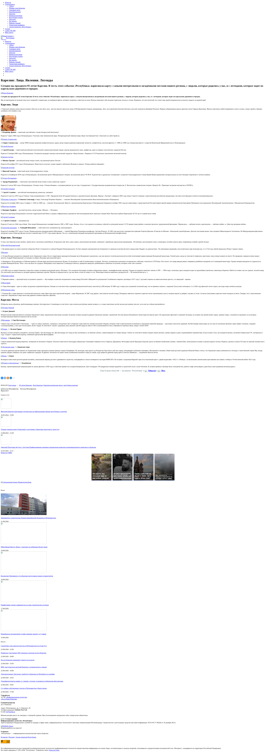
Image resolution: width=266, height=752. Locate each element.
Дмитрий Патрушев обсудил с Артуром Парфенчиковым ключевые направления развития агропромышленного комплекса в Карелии (48, 447)
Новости (8, 2)
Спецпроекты (10, 4)
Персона (12, 14)
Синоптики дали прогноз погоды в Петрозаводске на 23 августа (24, 646)
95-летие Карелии (25, 385)
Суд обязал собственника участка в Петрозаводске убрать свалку (24, 688)
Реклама (11, 737)
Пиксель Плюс (54, 750)
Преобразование (15, 12)
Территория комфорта (17, 25)
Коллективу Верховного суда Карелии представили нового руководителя (27, 576)
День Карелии (38, 385)
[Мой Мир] (11, 378)
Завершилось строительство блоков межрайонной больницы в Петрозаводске (28, 518)
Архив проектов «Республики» (20, 27)
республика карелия (70, 385)
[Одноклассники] (8, 378)
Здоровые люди (14, 10)
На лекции (13, 21)
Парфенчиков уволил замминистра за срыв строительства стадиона (25, 605)
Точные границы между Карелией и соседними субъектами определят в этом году (30, 429)
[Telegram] (5, 378)
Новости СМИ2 (6, 453)
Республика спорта (16, 17)
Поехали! (12, 19)
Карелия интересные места (53, 385)
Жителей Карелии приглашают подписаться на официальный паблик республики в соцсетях (34, 411)
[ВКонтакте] (2, 378)
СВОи (11, 6)
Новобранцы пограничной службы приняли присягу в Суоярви (23, 634)
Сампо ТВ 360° (10, 31)
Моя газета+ (9, 32)
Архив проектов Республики (26, 737)
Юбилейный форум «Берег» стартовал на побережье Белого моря (24, 547)
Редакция (4, 737)
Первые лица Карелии (17, 8)
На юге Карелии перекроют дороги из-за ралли (17, 660)
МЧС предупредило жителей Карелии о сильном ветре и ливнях (24, 667)
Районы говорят (15, 23)
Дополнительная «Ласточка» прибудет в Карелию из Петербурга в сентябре (28, 674)
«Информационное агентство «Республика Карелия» (14, 698)
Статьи (7, 29)
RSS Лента (9, 726)
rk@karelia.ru (10, 712)
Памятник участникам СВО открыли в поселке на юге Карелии (23, 653)
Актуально (12, 385)
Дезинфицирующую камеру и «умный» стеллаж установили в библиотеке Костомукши (32, 681)
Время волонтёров (15, 16)
